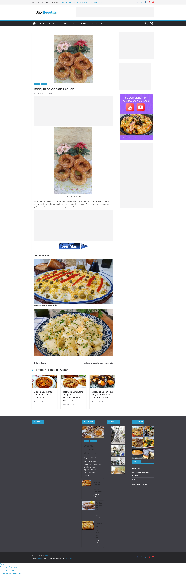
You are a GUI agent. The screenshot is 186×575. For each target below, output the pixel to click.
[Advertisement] (115, 12)
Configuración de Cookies (10, 573)
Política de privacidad (140, 484)
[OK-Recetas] (34, 23)
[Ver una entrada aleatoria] (151, 23)
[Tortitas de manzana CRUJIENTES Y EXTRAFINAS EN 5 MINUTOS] (73, 376)
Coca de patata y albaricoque (91, 449)
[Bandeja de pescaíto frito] (148, 431)
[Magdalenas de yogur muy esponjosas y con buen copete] (102, 376)
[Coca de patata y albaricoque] (93, 432)
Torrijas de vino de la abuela (99, 506)
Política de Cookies (7, 570)
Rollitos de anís (40, 363)
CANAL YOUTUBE (98, 23)
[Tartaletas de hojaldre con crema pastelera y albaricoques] (86, 489)
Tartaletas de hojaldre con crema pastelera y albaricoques (80, 2)
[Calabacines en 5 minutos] (148, 442)
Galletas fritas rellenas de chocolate (98, 363)
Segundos (85, 23)
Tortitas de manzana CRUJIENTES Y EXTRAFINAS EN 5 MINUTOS (73, 396)
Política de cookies (139, 480)
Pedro (50, 94)
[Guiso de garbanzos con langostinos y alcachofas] (44, 376)
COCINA (41, 23)
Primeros (63, 23)
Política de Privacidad (8, 567)
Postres (74, 23)
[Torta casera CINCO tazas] (137, 454)
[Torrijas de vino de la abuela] (88, 510)
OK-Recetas (37, 422)
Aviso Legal (136, 468)
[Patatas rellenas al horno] (137, 431)
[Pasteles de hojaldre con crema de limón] (88, 534)
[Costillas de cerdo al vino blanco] (137, 442)
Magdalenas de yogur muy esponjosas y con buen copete (102, 394)
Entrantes (52, 23)
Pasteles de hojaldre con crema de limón (99, 530)
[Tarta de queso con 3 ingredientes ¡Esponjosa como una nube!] (148, 454)
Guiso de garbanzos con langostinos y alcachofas (43, 394)
